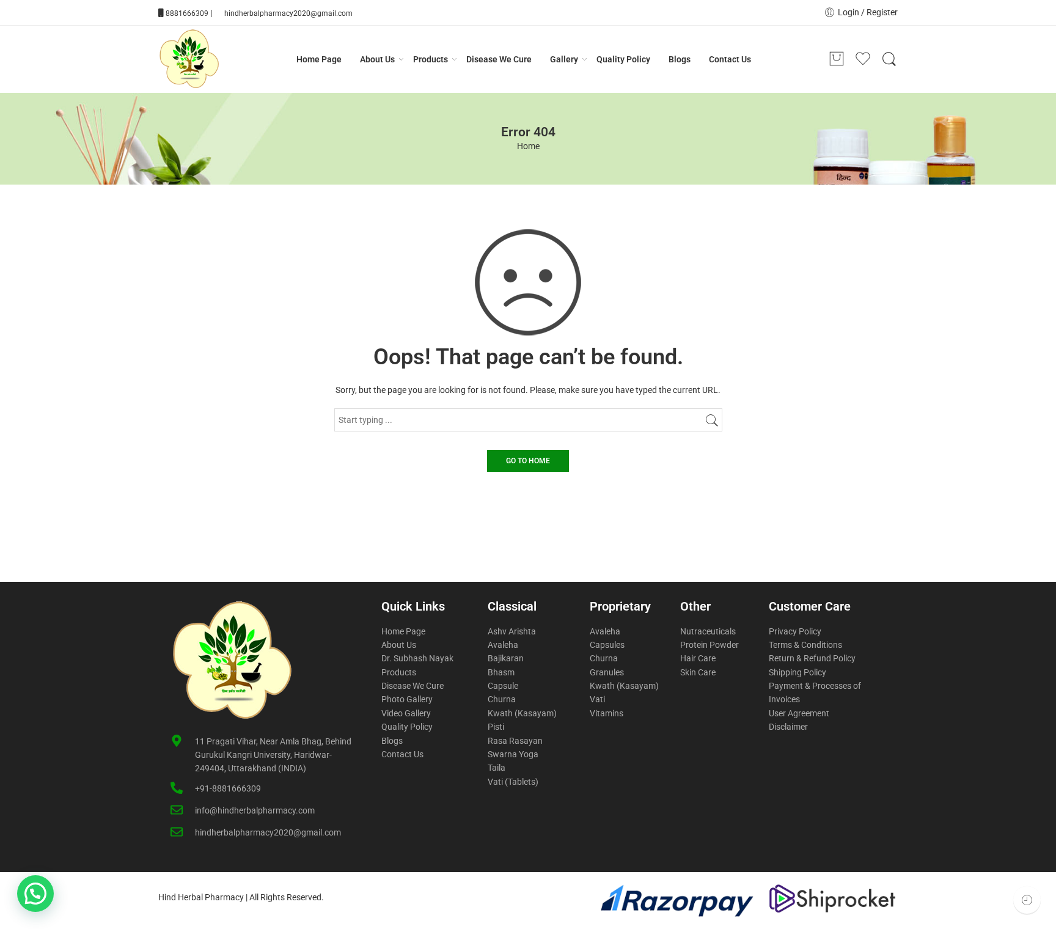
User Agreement (799, 713)
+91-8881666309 (228, 788)
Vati (597, 699)
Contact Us (730, 59)
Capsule (503, 686)
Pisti (496, 727)
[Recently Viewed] (1027, 900)
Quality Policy (623, 59)
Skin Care (698, 672)
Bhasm (501, 672)
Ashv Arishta (512, 631)
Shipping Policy (797, 672)
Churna (502, 699)
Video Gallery (406, 713)
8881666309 (187, 13)
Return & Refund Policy (812, 658)
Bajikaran (506, 658)
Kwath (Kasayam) (522, 713)
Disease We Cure (499, 59)
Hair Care (698, 658)
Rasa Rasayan (515, 741)
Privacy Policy (795, 631)
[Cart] (836, 59)
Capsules (607, 645)
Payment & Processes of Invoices (815, 692)
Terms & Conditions (805, 645)
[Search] (889, 59)
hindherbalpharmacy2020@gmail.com (288, 13)
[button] (35, 893)
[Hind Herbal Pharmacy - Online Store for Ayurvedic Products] (188, 59)
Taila (496, 768)
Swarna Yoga (513, 754)
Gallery (564, 59)
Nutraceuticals (708, 631)
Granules (607, 672)
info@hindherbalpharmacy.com (255, 810)
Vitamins (606, 713)
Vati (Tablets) (513, 782)
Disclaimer (788, 727)
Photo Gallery (407, 699)
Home (528, 146)
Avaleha (503, 645)
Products (430, 59)
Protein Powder (709, 645)
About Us (377, 59)
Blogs (680, 59)
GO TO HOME (528, 461)
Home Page (319, 59)
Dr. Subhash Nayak (417, 658)
